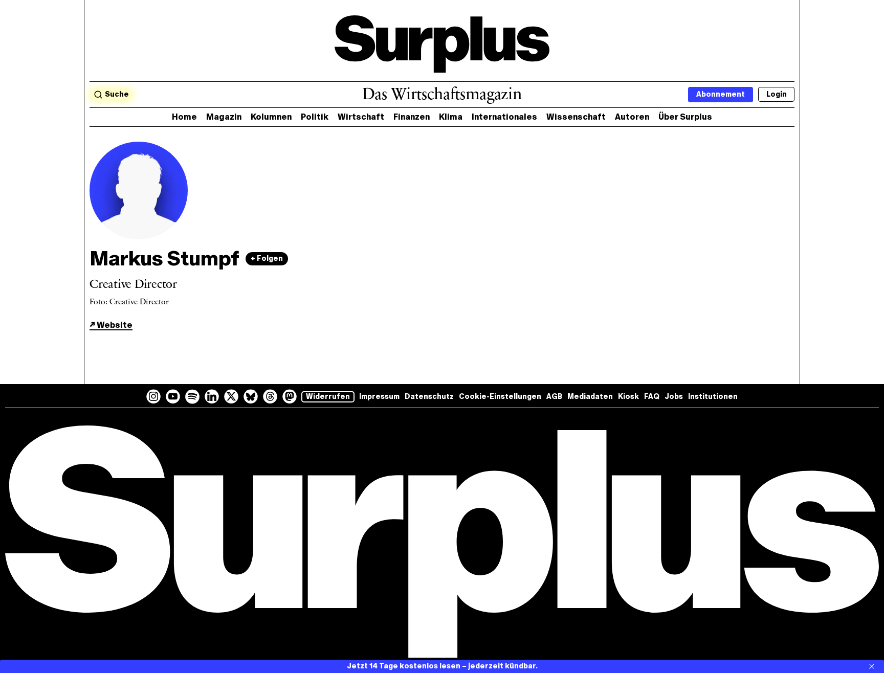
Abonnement (720, 94)
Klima (450, 117)
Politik (314, 117)
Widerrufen (328, 396)
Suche (117, 94)
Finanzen (411, 117)
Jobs (674, 396)
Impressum (379, 396)
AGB (554, 396)
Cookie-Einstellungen (500, 396)
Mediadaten (590, 396)
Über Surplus (685, 117)
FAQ (651, 396)
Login (776, 94)
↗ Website (111, 325)
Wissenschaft (576, 117)
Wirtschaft (361, 117)
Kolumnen (271, 117)
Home (184, 117)
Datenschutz (429, 396)
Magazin (223, 117)
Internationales (504, 117)
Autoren (632, 117)
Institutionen (713, 396)
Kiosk (628, 396)
